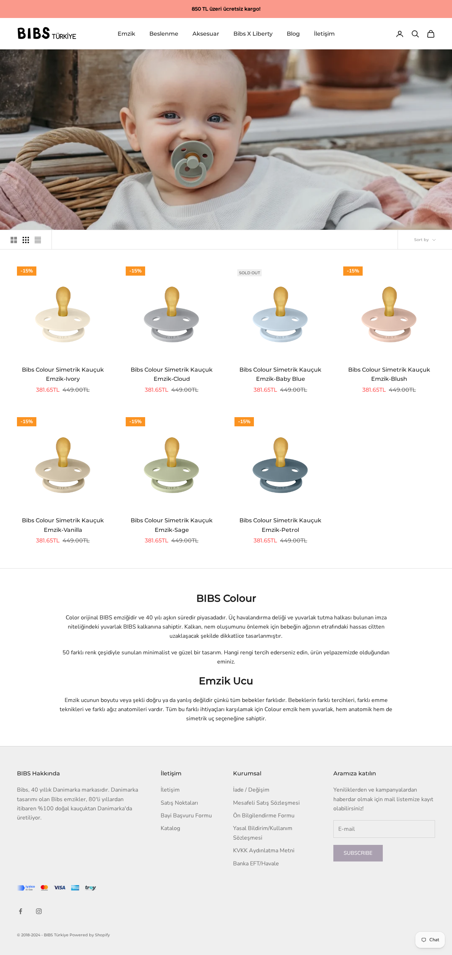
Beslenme (163, 33)
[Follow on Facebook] (20, 911)
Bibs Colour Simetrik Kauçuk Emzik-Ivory (63, 374)
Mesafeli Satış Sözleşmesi (266, 803)
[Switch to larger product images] (14, 240)
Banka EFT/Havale (256, 863)
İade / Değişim (251, 790)
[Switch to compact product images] (38, 240)
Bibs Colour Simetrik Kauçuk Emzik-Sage (172, 525)
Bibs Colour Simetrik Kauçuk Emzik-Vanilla (63, 525)
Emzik (126, 33)
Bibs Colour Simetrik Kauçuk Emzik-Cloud (172, 374)
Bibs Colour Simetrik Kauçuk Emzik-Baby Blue (280, 374)
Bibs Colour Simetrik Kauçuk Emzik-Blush (389, 374)
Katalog (170, 828)
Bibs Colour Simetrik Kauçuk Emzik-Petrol (280, 525)
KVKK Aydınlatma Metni (264, 850)
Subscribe (358, 853)
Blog (293, 33)
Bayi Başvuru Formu (186, 815)
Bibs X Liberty (253, 33)
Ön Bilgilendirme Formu (264, 815)
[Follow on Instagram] (38, 911)
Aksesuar (205, 33)
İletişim (324, 33)
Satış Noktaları (179, 803)
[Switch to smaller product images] (26, 240)
